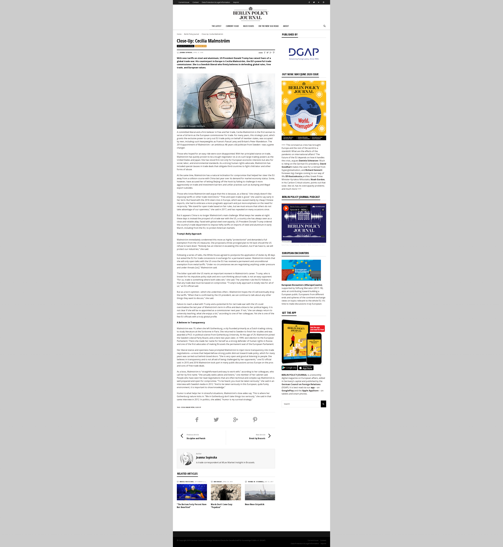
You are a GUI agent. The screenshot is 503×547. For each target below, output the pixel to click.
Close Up (198, 407)
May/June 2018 (201, 46)
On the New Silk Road (268, 26)
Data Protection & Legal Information (216, 2)
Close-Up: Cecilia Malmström (212, 34)
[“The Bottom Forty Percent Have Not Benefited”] (192, 491)
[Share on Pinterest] (274, 53)
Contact (196, 2)
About (286, 26)
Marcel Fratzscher (187, 482)
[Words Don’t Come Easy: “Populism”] (226, 491)
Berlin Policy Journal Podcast (290, 245)
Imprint (236, 2)
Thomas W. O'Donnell (256, 482)
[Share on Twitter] (267, 53)
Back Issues (248, 26)
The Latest (216, 26)
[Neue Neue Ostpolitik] (260, 491)
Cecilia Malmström (187, 407)
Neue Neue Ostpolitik (254, 504)
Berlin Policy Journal (191, 34)
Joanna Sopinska (206, 457)
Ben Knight (218, 482)
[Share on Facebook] (264, 53)
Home (179, 34)
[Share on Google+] (271, 53)
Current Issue (184, 2)
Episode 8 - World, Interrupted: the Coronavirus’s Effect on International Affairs (324, 245)
